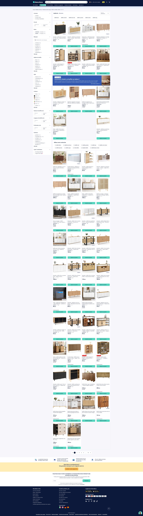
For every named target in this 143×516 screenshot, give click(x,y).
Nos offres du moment (63, 497)
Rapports (100, 514)
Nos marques (61, 495)
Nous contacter (36, 495)
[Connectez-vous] (106, 2)
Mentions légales (55, 514)
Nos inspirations (62, 499)
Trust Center (71, 514)
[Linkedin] (86, 501)
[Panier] (109, 2)
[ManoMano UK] (63, 507)
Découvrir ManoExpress (63, 502)
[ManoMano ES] (68, 507)
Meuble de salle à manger (47, 9)
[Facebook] (89, 501)
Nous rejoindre (36, 500)
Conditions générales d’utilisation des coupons (41, 504)
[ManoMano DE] (65, 507)
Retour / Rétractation (37, 492)
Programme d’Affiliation (37, 502)
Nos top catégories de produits (65, 492)
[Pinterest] (91, 501)
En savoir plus (82, 484)
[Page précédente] (72, 453)
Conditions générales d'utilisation (81, 514)
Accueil (34, 9)
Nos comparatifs (62, 494)
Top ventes (61, 500)
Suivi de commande (36, 490)
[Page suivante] (90, 453)
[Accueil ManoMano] (38, 2)
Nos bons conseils (62, 490)
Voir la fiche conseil (94, 83)
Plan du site (48, 514)
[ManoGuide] (140, 513)
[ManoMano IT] (60, 507)
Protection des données (63, 514)
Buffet (59, 9)
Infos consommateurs (93, 514)
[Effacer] (86, 2)
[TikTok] (97, 501)
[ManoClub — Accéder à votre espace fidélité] (103, 2)
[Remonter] (108, 508)
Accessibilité (104, 514)
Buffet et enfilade (54, 9)
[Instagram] (94, 501)
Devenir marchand (36, 499)
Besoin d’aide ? (35, 494)
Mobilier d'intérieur (39, 9)
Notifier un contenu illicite (38, 497)
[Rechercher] (46, 2)
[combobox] (105, 13)
